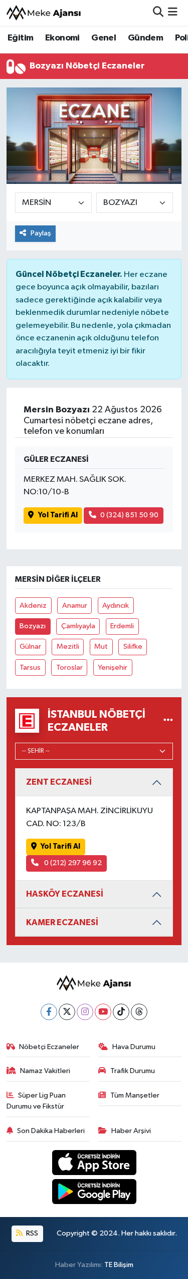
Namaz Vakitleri (45, 1071)
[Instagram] (85, 1012)
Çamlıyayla (78, 626)
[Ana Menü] (172, 12)
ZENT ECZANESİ (59, 782)
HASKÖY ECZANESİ (64, 894)
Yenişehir (112, 667)
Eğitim (20, 37)
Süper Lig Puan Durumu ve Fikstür (36, 1101)
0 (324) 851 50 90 (129, 515)
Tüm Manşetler (134, 1095)
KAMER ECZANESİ (62, 922)
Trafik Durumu (132, 1071)
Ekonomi (62, 37)
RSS (31, 1233)
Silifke (132, 646)
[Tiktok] (121, 1012)
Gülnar (30, 646)
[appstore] (94, 1164)
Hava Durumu (133, 1047)
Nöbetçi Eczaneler (49, 1047)
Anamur (74, 605)
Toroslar (69, 667)
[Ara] (158, 12)
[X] (67, 1012)
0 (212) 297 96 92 (72, 863)
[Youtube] (103, 1012)
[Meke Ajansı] (44, 12)
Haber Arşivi (131, 1131)
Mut (101, 646)
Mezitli (68, 646)
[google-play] (94, 1194)
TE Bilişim (118, 1265)
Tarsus (30, 667)
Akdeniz (33, 605)
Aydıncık (115, 605)
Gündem (145, 37)
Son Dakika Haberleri (51, 1131)
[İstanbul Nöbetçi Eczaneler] (168, 721)
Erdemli (122, 626)
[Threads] (139, 1012)
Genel (103, 37)
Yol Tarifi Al (58, 515)
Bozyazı (33, 626)
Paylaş (41, 233)
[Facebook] (49, 1012)
